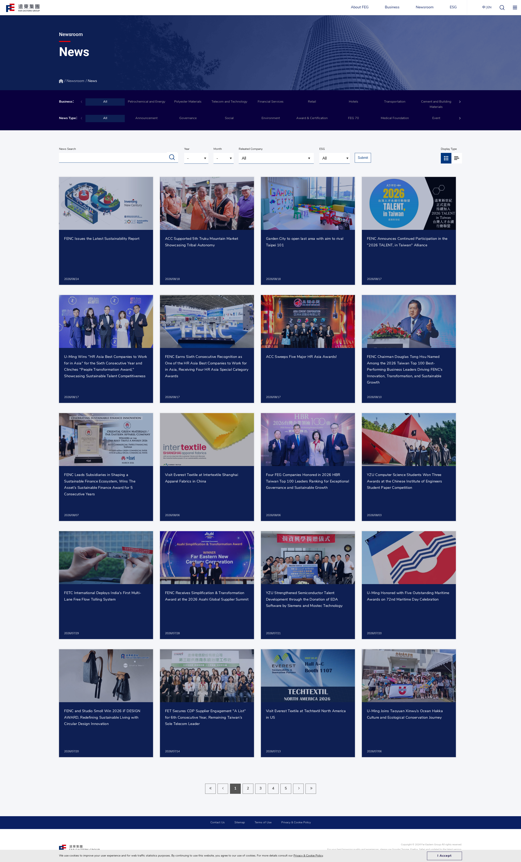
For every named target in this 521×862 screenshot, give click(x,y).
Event (436, 118)
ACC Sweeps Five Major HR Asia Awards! (301, 357)
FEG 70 (353, 118)
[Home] (61, 81)
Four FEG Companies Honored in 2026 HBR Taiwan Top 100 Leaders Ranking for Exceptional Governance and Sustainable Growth (307, 481)
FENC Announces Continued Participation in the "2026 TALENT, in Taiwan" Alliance (407, 242)
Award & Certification (312, 118)
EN (489, 7)
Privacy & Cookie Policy (296, 822)
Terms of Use (263, 822)
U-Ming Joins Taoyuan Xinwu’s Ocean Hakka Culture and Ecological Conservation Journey (405, 715)
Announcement (146, 118)
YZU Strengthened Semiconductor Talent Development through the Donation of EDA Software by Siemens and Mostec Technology (304, 599)
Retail (312, 101)
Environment (271, 118)
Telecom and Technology (229, 101)
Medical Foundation (395, 118)
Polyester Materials (187, 101)
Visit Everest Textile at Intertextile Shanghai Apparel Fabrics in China (201, 478)
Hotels (353, 101)
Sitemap (239, 822)
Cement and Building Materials (436, 104)
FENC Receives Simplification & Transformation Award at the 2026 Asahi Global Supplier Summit (206, 596)
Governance (188, 118)
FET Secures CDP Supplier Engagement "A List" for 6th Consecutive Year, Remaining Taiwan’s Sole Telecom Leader (205, 718)
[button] (460, 101)
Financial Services (270, 101)
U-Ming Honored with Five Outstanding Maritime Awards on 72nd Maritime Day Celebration (408, 596)
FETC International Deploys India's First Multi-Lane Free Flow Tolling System (102, 596)
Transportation (394, 101)
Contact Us (217, 822)
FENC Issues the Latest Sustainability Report (101, 239)
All (105, 101)
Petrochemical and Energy (146, 101)
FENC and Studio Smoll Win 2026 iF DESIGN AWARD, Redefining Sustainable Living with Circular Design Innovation (102, 718)
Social (229, 118)
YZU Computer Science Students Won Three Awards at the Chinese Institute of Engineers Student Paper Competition (404, 481)
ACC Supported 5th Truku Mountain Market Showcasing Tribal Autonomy (201, 242)
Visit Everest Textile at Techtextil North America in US (306, 715)
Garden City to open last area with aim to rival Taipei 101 (304, 242)
